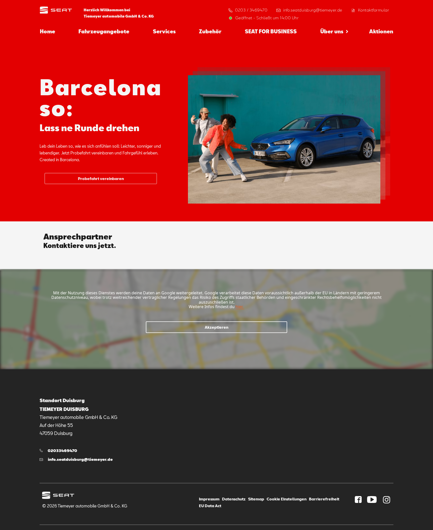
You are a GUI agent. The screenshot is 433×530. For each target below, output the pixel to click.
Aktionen (381, 31)
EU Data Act (210, 505)
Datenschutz (234, 499)
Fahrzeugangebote (103, 31)
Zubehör (210, 31)
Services (164, 31)
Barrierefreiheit (324, 499)
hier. (239, 306)
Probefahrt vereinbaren (101, 178)
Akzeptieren (216, 327)
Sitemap (256, 499)
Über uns (331, 31)
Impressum (209, 499)
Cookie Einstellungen (286, 499)
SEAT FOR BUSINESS (271, 31)
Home (47, 31)
